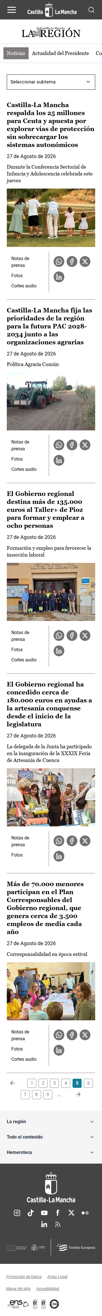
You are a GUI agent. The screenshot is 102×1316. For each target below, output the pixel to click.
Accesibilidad (47, 1288)
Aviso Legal (57, 1276)
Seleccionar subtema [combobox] (33, 82)
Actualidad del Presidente (60, 53)
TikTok (30, 1212)
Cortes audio (24, 286)
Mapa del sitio (18, 1288)
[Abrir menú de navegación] (12, 10)
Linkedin (44, 1224)
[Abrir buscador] (91, 9)
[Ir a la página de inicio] (51, 9)
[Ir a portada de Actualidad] (51, 33)
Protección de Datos (24, 1276)
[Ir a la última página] (74, 1094)
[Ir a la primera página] (17, 1083)
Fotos (17, 275)
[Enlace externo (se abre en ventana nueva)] (43, 1304)
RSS (58, 1224)
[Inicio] (51, 1187)
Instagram (17, 1212)
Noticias (16, 53)
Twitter (71, 1212)
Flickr (85, 1212)
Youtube (44, 1212)
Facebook (58, 1212)
